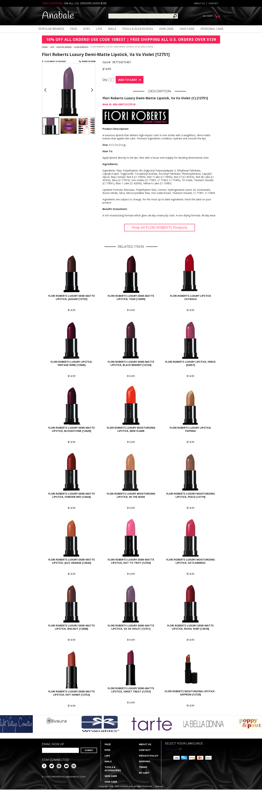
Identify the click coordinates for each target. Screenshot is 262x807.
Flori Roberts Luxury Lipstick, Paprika (190, 429)
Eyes (86, 28)
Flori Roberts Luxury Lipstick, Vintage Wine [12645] (71, 363)
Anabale (58, 16)
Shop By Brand (64, 47)
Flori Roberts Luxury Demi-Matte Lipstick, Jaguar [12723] (71, 297)
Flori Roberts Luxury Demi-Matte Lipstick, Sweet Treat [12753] (131, 690)
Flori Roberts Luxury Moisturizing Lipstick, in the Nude (131, 495)
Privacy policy (148, 755)
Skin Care (166, 28)
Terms (143, 767)
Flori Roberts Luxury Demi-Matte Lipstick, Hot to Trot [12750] (131, 561)
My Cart (144, 773)
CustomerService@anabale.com (64, 776)
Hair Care (187, 28)
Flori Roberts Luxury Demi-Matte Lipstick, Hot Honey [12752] (71, 693)
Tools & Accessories (137, 28)
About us (199, 3)
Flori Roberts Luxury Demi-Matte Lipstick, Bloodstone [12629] (71, 429)
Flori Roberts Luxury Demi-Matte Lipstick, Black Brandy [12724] (131, 363)
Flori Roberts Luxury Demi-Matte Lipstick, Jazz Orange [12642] (71, 561)
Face (73, 28)
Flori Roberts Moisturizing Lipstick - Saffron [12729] (190, 693)
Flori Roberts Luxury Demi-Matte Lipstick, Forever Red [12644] (71, 495)
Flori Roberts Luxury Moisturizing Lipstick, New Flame (131, 429)
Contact (213, 3)
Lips (99, 28)
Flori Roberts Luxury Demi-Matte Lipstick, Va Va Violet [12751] (131, 627)
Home (45, 47)
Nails (112, 28)
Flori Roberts (81, 47)
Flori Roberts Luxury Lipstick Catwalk (190, 297)
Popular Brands (51, 28)
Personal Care (212, 28)
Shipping (144, 761)
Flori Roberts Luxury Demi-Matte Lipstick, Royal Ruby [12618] (190, 627)
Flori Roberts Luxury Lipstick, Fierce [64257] (190, 363)
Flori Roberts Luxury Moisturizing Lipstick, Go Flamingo (190, 561)
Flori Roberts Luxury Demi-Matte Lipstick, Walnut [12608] (71, 627)
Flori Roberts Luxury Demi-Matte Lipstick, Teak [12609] (131, 297)
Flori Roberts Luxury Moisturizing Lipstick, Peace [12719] (190, 495)
